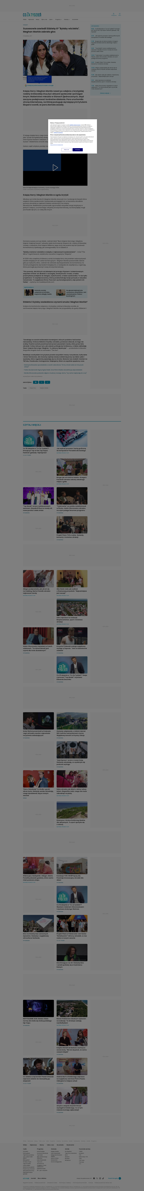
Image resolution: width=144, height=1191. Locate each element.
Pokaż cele (66, 149)
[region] (72, 136)
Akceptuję (77, 149)
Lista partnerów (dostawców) (56, 144)
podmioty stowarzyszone (75, 124)
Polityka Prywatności (58, 132)
